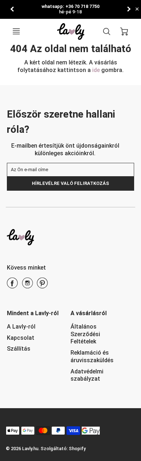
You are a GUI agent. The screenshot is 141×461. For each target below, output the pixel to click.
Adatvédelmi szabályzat (86, 375)
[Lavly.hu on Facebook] (12, 285)
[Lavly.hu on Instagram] (27, 285)
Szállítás (18, 348)
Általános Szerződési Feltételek (85, 334)
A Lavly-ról (21, 326)
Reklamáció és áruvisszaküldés (92, 356)
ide (96, 70)
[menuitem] (33, 327)
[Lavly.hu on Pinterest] (42, 285)
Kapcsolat (20, 337)
